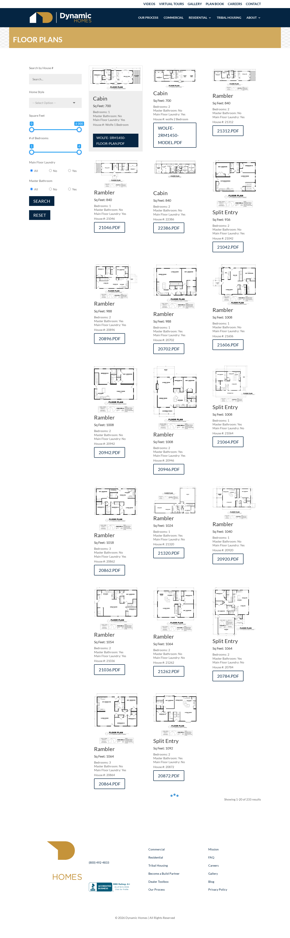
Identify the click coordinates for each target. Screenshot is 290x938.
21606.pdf (228, 344)
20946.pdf (169, 469)
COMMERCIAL (173, 17)
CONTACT (253, 4)
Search (41, 201)
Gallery (213, 873)
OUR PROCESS (148, 17)
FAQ (211, 857)
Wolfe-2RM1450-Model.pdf (170, 135)
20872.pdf (169, 775)
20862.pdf (109, 570)
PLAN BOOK (215, 4)
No (55, 171)
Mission (213, 849)
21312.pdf (228, 130)
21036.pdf (109, 669)
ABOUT (251, 17)
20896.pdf (109, 338)
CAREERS (235, 4)
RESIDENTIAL (198, 17)
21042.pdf (228, 246)
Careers (213, 865)
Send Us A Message (114, 873)
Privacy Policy (217, 889)
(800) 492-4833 (99, 862)
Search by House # (41, 68)
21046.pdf (109, 227)
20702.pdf (169, 348)
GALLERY (195, 4)
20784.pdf (228, 676)
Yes (74, 171)
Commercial (156, 849)
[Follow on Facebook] (51, 886)
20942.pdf (109, 452)
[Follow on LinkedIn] (59, 886)
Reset (39, 215)
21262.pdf (169, 671)
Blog (211, 881)
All (36, 171)
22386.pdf (169, 227)
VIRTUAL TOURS (171, 4)
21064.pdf (228, 441)
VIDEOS (149, 4)
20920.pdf (228, 558)
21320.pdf (169, 552)
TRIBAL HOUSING (229, 17)
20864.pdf (109, 783)
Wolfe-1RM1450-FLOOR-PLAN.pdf (110, 140)
